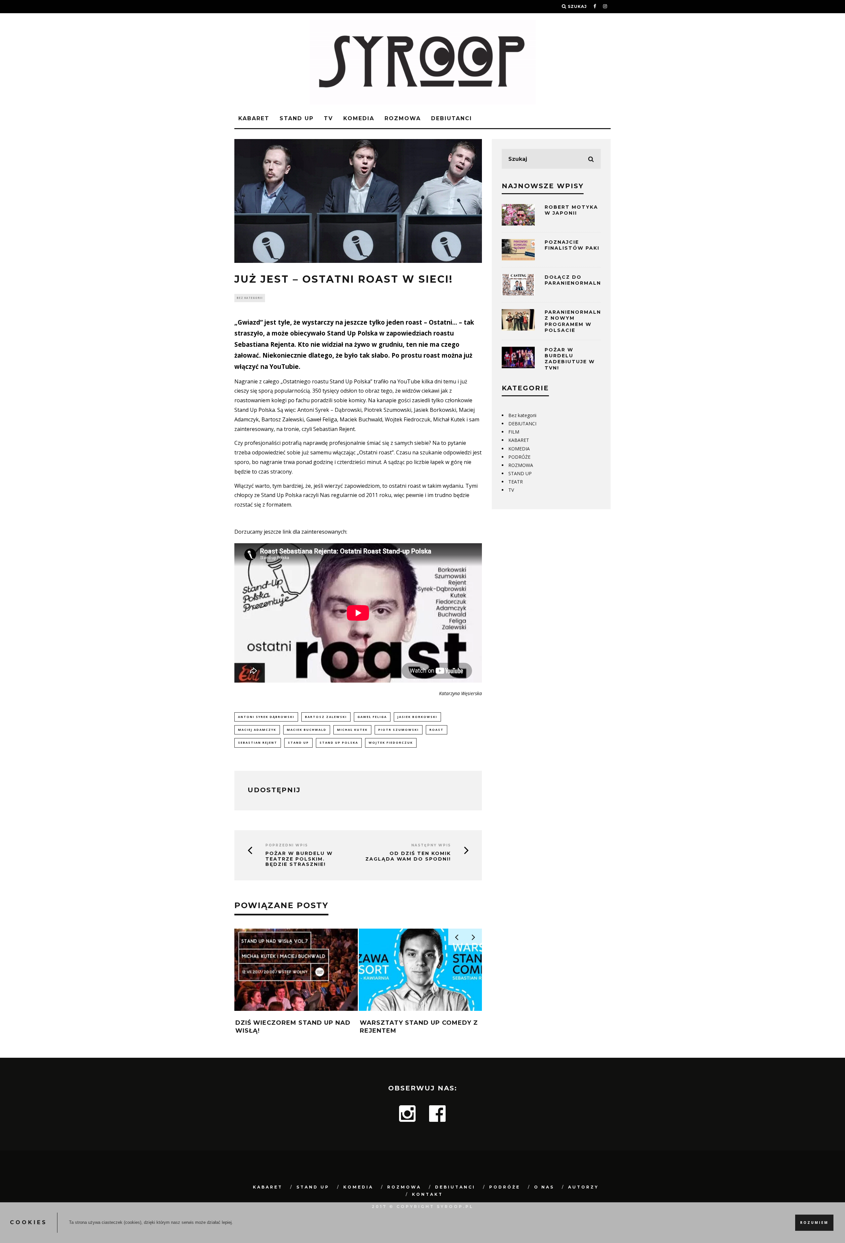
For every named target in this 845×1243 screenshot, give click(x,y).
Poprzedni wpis (286, 845)
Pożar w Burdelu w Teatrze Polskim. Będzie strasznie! (299, 859)
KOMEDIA (358, 118)
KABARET (253, 118)
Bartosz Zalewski (326, 717)
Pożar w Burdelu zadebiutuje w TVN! (570, 359)
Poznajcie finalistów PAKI (572, 245)
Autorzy (583, 1187)
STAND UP (297, 118)
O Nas (544, 1187)
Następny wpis (431, 845)
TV (328, 118)
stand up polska (339, 742)
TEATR (515, 482)
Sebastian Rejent (257, 742)
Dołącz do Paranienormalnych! (580, 280)
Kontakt (427, 1194)
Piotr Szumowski (398, 730)
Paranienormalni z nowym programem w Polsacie (574, 321)
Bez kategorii (250, 298)
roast (436, 730)
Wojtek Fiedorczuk (391, 742)
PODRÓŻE (519, 457)
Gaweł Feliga (372, 717)
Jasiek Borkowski (417, 717)
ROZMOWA (403, 118)
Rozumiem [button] (814, 1222)
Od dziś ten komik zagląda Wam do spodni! (408, 856)
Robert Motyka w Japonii (571, 210)
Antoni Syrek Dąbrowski (266, 717)
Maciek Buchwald (306, 730)
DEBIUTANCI (451, 118)
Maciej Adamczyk (257, 730)
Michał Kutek (352, 730)
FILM (513, 432)
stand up (298, 742)
